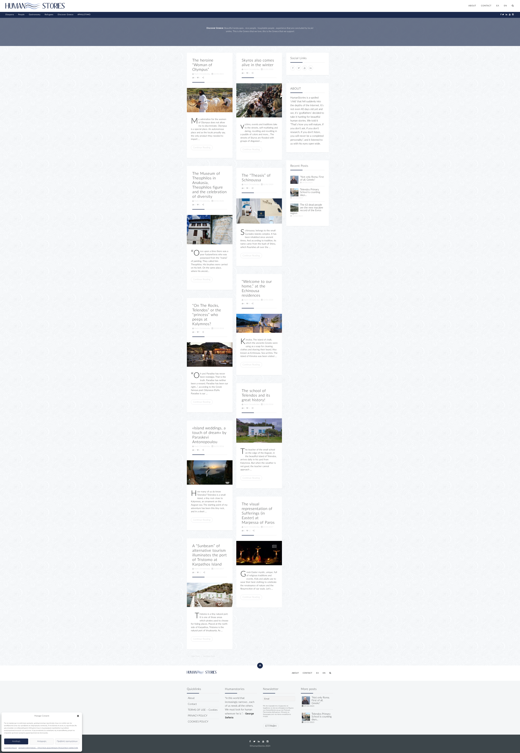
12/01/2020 (268, 300)
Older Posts (195, 656)
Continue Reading (201, 147)
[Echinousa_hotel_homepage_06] (259, 323)
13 (200, 573)
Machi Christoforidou (202, 74)
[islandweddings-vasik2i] (210, 472)
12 (249, 531)
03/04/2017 (268, 527)
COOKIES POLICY (10, 748)
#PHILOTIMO (84, 15)
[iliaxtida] (210, 595)
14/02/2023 (297, 216)
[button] (78, 716)
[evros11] (294, 207)
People (21, 15)
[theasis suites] (259, 211)
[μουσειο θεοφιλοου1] (210, 229)
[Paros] (259, 553)
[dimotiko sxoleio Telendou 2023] (294, 192)
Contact (192, 704)
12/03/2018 (268, 404)
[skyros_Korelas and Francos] (259, 100)
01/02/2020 (268, 184)
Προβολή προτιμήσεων (67, 741)
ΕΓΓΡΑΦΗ (270, 726)
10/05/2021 (219, 74)
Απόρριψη (41, 741)
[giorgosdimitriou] (294, 179)
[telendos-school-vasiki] (259, 430)
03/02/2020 (219, 201)
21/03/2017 (219, 569)
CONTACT (486, 6)
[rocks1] (210, 354)
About (191, 698)
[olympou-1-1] (210, 100)
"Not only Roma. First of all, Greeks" (312, 178)
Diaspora (9, 15)
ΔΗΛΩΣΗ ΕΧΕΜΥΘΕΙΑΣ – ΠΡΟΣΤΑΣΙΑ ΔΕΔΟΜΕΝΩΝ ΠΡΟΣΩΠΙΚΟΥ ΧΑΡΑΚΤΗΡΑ (48, 748)
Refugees (49, 15)
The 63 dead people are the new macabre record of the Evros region (306, 209)
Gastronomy (34, 15)
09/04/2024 (307, 183)
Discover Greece (65, 15)
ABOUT (472, 6)
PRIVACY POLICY (197, 715)
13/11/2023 (297, 198)
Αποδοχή (16, 741)
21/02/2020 (268, 69)
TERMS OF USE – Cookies (202, 710)
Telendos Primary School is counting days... (310, 192)
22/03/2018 (219, 328)
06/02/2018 (219, 446)
